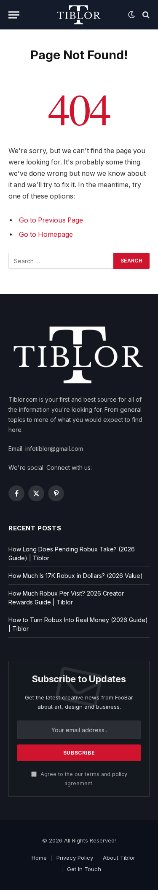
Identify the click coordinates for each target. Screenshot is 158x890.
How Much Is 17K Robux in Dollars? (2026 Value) (75, 575)
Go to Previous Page (51, 220)
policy (119, 774)
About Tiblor (119, 857)
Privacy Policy (74, 857)
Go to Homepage (46, 234)
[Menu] (13, 14)
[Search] (145, 14)
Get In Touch (84, 869)
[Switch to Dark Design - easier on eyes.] (131, 15)
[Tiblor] (79, 14)
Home (39, 857)
